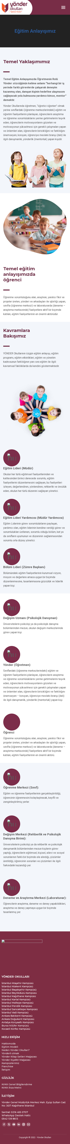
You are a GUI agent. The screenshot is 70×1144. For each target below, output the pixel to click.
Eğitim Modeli (10, 1046)
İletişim (6, 1069)
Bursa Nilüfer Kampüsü (15, 1025)
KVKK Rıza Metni (11, 1087)
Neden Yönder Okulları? (16, 1050)
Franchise (7, 1066)
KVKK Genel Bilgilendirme (17, 1084)
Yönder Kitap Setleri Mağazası (19, 1056)
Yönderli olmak (10, 1053)
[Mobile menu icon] (63, 7)
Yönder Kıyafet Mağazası (16, 1059)
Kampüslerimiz (10, 1063)
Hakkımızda (8, 1043)
